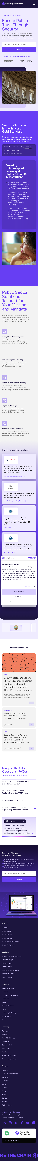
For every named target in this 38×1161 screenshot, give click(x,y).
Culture (4, 1087)
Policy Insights (7, 1105)
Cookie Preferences (8, 1117)
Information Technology (10, 995)
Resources (5, 1031)
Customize (18, 596)
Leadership (5, 1077)
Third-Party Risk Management (12, 956)
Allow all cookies (19, 591)
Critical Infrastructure (9, 1006)
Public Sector (6, 1016)
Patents (20, 1117)
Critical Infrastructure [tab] (12, 150)
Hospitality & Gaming (9, 1013)
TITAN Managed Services (10, 941)
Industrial (5, 992)
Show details (27, 586)
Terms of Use (6, 1115)
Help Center (6, 1048)
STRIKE (4, 1034)
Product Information (9, 1055)
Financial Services (8, 988)
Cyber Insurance (7, 977)
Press (4, 1091)
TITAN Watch (6, 931)
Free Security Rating (9, 1059)
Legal (4, 1009)
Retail (4, 1002)
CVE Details (6, 1041)
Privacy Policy (18, 1115)
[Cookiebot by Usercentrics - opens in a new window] (28, 558)
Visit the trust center (11, 1140)
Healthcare (5, 999)
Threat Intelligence (8, 974)
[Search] (32, 833)
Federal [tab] (7, 147)
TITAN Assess (7, 934)
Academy (5, 1052)
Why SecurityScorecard (10, 1073)
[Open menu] (34, 4)
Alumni (4, 1101)
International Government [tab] (13, 154)
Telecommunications (9, 1020)
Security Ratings (7, 960)
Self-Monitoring (7, 967)
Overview (5, 927)
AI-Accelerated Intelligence (11, 970)
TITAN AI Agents (8, 945)
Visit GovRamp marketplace (13, 501)
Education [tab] (28, 147)
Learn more (7, 528)
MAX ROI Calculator (8, 1038)
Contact (4, 1098)
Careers (4, 1084)
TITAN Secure (7, 938)
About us (5, 1070)
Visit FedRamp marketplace (13, 476)
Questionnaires (7, 963)
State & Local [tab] (17, 147)
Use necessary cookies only (19, 602)
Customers (5, 1080)
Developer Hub (7, 1045)
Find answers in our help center (12, 775)
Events (4, 1094)
